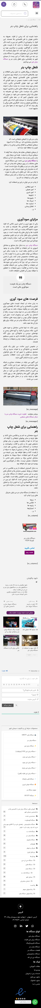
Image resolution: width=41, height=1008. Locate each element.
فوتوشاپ (32, 844)
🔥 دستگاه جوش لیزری (29, 784)
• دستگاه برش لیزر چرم (29, 757)
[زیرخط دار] (9, 684)
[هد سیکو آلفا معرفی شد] (30, 622)
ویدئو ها (32, 856)
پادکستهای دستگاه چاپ (25, 893)
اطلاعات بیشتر (29, 553)
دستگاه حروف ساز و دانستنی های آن (10, 605)
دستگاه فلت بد (30, 831)
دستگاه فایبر (29, 864)
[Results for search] (14, 17)
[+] (29, 684)
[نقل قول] (19, 684)
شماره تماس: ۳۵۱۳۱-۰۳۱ (20, 920)
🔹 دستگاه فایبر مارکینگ (29, 779)
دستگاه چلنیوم (31, 840)
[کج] (6, 684)
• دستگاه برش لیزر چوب (29, 762)
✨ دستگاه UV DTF (30, 795)
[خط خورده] (11, 684)
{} (26, 684)
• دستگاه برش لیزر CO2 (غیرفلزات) (26, 751)
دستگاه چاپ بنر (32, 245)
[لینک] (24, 684)
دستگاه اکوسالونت (30, 820)
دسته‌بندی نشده (30, 816)
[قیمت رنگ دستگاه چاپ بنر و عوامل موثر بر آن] (11, 622)
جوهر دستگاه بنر (31, 790)
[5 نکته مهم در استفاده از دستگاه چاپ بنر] (30, 640)
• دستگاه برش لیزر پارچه (29, 768)
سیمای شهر (29, 877)
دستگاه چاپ (28, 869)
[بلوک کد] (21, 684)
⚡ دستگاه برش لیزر (30, 746)
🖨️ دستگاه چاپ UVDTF (29, 735)
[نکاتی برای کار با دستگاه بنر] (11, 640)
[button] (36, 13)
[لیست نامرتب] (16, 684)
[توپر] (4, 684)
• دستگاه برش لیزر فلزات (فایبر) (27, 773)
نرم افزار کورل (31, 852)
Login (4, 671)
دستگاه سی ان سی (26, 860)
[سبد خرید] (14, 4)
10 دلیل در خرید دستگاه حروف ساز (31, 605)
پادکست (32, 885)
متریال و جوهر (31, 848)
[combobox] (14, 13)
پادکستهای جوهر (27, 889)
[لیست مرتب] (14, 684)
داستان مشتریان (25, 881)
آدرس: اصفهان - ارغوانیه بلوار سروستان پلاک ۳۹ (20, 917)
